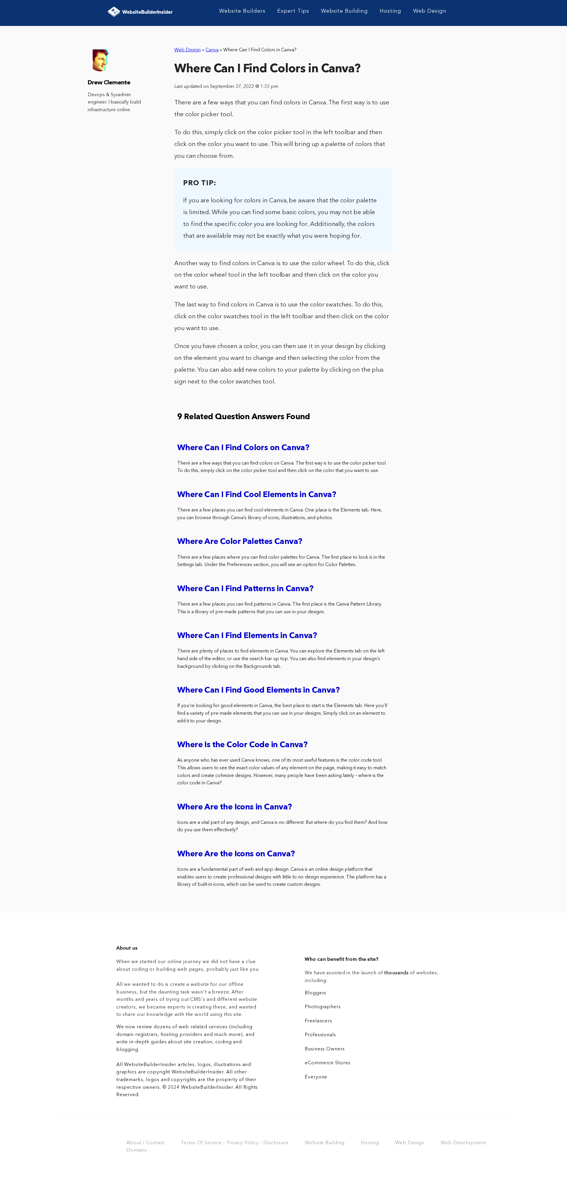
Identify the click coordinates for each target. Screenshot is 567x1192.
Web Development (463, 1143)
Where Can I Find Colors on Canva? (243, 448)
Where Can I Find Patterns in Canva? (245, 589)
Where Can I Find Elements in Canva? (247, 636)
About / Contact (145, 1143)
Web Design (430, 11)
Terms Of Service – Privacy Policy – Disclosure (235, 1143)
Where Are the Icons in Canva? (234, 807)
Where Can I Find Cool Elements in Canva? (256, 495)
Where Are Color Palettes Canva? (239, 542)
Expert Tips (293, 11)
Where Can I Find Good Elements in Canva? (258, 691)
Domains (136, 1150)
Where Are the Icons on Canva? (236, 854)
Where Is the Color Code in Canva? (242, 745)
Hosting (390, 11)
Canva (212, 50)
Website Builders (242, 11)
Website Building (344, 11)
